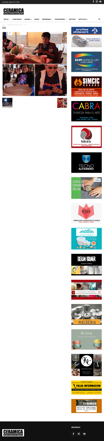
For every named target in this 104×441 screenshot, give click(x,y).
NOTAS (36, 19)
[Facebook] (93, 1)
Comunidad (17, 19)
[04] (34, 96)
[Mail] (100, 1)
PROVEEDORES (60, 19)
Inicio (6, 19)
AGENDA (27, 19)
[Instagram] (96, 1)
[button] (99, 19)
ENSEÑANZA (46, 19)
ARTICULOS (83, 19)
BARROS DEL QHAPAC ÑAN (15, 25)
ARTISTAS (72, 19)
